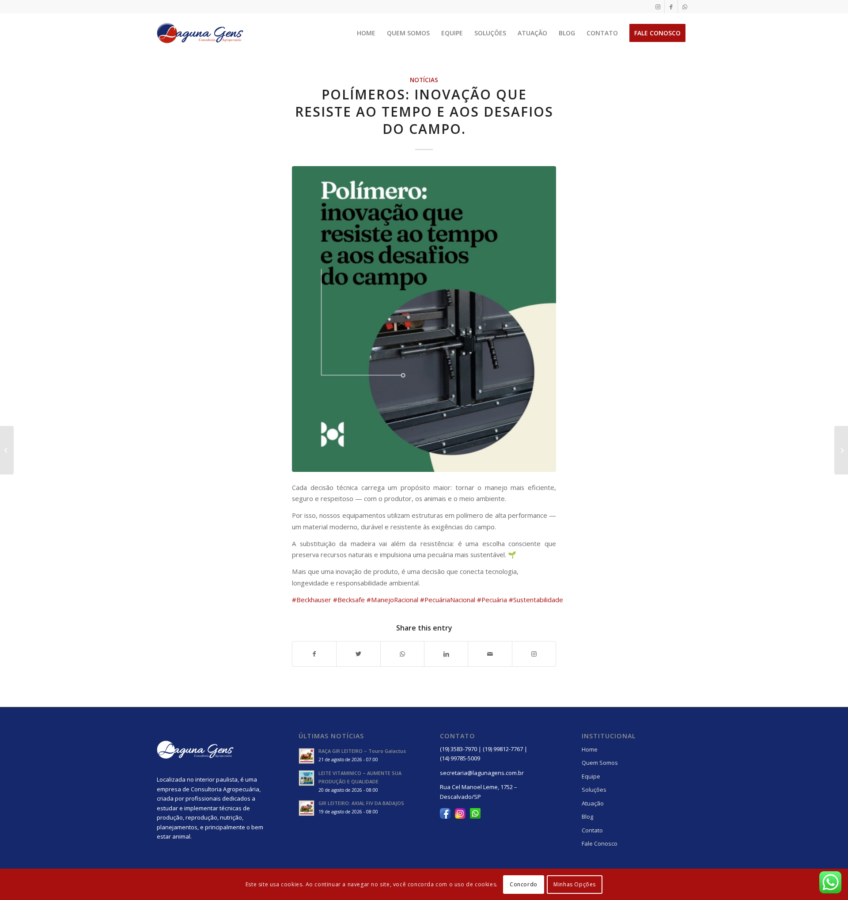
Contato (592, 830)
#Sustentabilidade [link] (536, 599)
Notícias (424, 80)
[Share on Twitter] (358, 654)
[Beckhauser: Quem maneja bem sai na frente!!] (7, 450)
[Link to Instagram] (657, 6)
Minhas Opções (574, 884)
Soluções (594, 790)
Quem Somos (600, 763)
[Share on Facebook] (314, 654)
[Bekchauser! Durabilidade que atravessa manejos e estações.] (841, 450)
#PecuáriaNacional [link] (447, 599)
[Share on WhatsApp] (402, 654)
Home (590, 749)
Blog (587, 816)
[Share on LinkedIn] (446, 654)
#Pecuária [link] (492, 599)
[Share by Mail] (489, 654)
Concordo (524, 884)
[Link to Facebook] (671, 6)
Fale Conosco (599, 843)
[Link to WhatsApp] (684, 6)
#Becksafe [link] (349, 599)
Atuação (593, 803)
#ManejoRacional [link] (392, 599)
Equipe (591, 776)
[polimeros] (424, 319)
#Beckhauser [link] (311, 599)
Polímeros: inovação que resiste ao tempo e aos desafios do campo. (424, 111)
